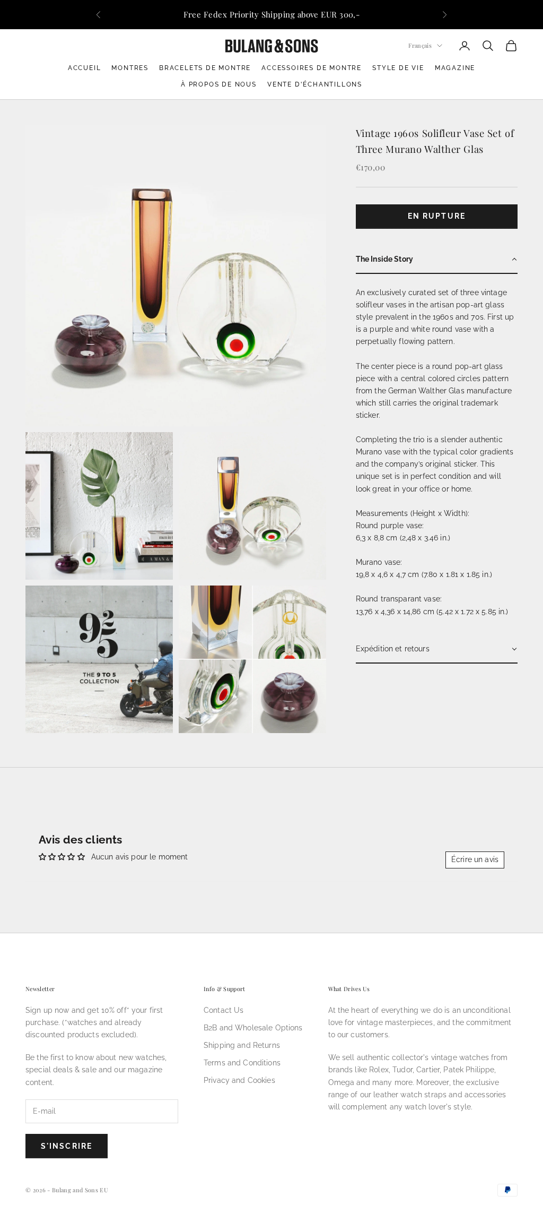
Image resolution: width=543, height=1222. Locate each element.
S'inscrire (66, 1146)
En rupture (437, 216)
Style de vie (398, 68)
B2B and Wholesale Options (253, 1027)
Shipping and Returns (242, 1045)
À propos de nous (219, 84)
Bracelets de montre (205, 68)
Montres (129, 68)
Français (420, 45)
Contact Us (223, 1010)
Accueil (84, 68)
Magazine (455, 68)
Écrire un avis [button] (474, 859)
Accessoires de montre (311, 68)
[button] (437, 260)
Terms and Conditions (242, 1063)
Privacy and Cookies (239, 1080)
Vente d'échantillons (314, 84)
